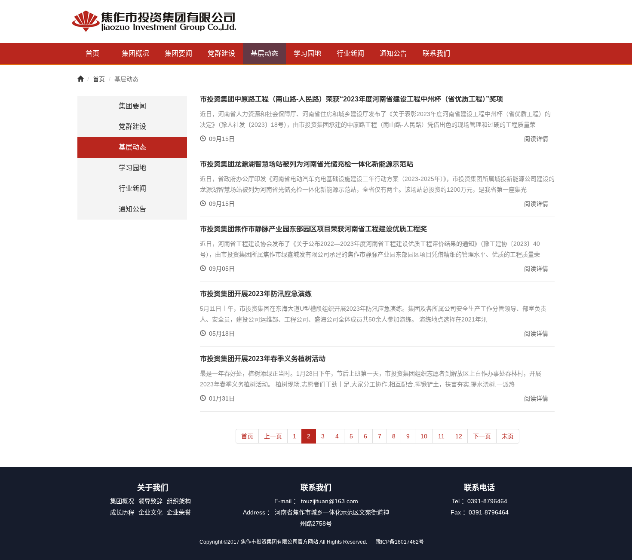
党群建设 (221, 53)
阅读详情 (536, 138)
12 (458, 436)
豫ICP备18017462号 (400, 542)
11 (441, 436)
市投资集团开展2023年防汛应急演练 (256, 293)
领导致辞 (150, 501)
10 (423, 436)
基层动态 (264, 53)
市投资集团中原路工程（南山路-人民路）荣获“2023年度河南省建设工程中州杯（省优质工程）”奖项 (351, 99)
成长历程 (122, 512)
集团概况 (135, 53)
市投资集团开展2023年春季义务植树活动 (262, 358)
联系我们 (436, 53)
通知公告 (393, 53)
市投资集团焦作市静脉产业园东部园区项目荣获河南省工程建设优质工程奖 (313, 229)
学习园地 (307, 53)
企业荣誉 (179, 512)
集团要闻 (178, 53)
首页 (92, 53)
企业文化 (150, 512)
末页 (508, 436)
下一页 (482, 436)
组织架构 (179, 501)
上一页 (273, 436)
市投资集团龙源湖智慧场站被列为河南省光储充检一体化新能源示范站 (306, 164)
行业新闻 (350, 53)
